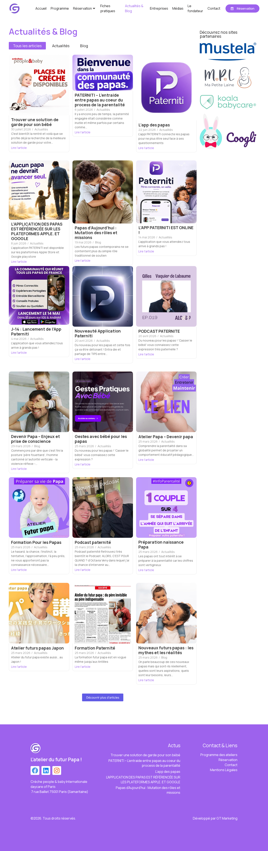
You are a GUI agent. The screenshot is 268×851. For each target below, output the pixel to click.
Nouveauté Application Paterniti (98, 333)
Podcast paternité (93, 542)
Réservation (82, 8)
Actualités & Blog (134, 8)
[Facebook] (35, 770)
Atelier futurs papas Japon (37, 648)
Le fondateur (195, 8)
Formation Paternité (95, 648)
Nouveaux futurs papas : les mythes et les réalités (165, 650)
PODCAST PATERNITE (159, 331)
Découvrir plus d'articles (102, 697)
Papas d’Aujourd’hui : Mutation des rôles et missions (96, 233)
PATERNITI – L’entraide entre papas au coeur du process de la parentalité (100, 100)
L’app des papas (154, 125)
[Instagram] (56, 770)
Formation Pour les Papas (36, 542)
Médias (177, 8)
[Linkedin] (45, 770)
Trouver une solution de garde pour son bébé (34, 122)
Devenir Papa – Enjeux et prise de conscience (35, 439)
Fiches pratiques (107, 8)
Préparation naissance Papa (161, 545)
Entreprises (159, 8)
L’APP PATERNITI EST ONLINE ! (165, 230)
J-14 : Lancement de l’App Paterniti (36, 332)
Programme (60, 8)
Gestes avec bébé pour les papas (101, 439)
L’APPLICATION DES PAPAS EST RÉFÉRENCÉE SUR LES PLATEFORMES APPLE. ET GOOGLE (36, 231)
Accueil (40, 8)
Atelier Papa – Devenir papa (165, 436)
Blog (98, 242)
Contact (213, 8)
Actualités (41, 129)
